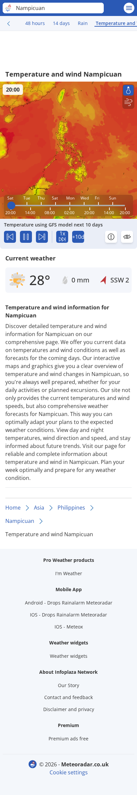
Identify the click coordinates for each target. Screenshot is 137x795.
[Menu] (129, 8)
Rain (83, 23)
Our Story (68, 685)
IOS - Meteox (69, 626)
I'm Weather (68, 573)
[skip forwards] (42, 237)
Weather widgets (68, 656)
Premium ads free (68, 738)
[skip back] (10, 237)
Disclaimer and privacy (68, 709)
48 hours (35, 23)
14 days (61, 23)
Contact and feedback (68, 697)
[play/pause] (26, 237)
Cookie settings (69, 772)
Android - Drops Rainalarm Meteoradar (68, 602)
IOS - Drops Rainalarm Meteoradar (68, 614)
